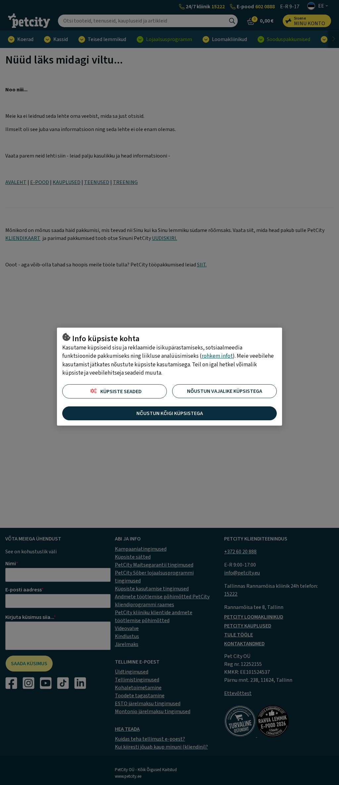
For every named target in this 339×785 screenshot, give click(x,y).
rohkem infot (217, 356)
